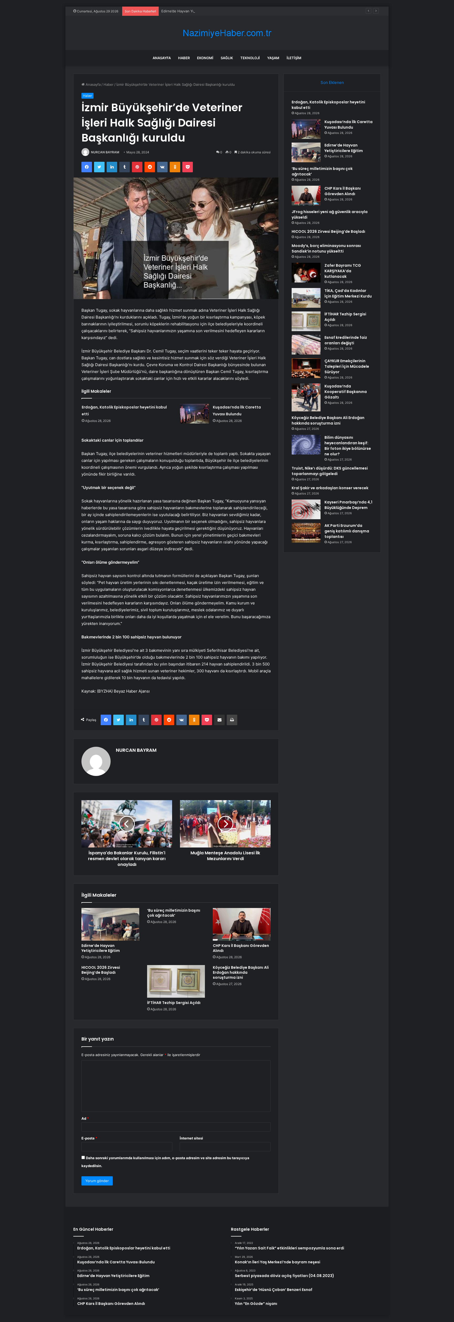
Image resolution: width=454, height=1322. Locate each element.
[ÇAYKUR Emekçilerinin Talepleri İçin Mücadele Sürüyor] (306, 368)
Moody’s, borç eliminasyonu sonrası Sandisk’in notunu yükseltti (326, 248)
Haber (184, 58)
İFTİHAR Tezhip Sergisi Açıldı (173, 1002)
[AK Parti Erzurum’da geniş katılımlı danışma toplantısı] (306, 533)
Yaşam (273, 58)
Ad (85, 1118)
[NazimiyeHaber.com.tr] (227, 33)
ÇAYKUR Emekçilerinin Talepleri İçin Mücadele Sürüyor (346, 366)
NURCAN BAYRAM (105, 152)
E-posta (89, 1138)
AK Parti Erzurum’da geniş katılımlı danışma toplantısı (346, 531)
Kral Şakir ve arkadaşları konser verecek (330, 488)
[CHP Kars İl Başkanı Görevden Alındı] (242, 924)
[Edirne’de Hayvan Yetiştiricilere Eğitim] (110, 924)
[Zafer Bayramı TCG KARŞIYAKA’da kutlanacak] (306, 272)
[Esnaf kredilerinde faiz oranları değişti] (306, 345)
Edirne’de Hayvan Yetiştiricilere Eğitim (192, 11)
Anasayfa (162, 58)
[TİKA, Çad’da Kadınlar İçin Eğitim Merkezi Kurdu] (306, 298)
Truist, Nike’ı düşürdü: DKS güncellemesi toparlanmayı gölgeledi (330, 471)
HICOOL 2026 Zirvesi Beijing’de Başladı (100, 970)
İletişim (294, 58)
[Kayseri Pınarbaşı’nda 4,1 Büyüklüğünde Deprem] (306, 509)
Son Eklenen (332, 82)
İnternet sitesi (191, 1138)
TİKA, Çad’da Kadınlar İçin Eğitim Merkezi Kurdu (348, 293)
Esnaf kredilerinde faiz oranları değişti (345, 340)
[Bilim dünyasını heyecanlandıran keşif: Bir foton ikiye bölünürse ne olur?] (306, 445)
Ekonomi (205, 58)
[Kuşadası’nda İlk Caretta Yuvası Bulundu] (194, 413)
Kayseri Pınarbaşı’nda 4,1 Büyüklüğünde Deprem (348, 504)
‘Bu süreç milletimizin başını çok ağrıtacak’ (173, 913)
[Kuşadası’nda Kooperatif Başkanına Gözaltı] (306, 397)
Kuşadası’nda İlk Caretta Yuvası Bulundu (348, 124)
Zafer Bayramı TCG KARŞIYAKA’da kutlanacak (342, 271)
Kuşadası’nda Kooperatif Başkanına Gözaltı (345, 392)
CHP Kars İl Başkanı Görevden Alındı (241, 948)
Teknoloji (250, 58)
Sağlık (227, 58)
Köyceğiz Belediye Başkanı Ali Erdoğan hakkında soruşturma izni (241, 972)
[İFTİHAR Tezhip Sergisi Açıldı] (176, 981)
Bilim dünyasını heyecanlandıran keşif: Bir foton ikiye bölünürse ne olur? (347, 446)
